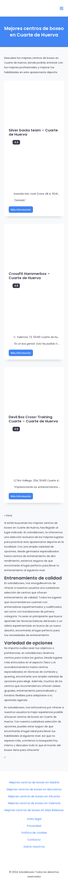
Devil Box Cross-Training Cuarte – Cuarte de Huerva (33, 419)
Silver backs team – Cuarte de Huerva (33, 132)
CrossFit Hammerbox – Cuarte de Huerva (29, 275)
